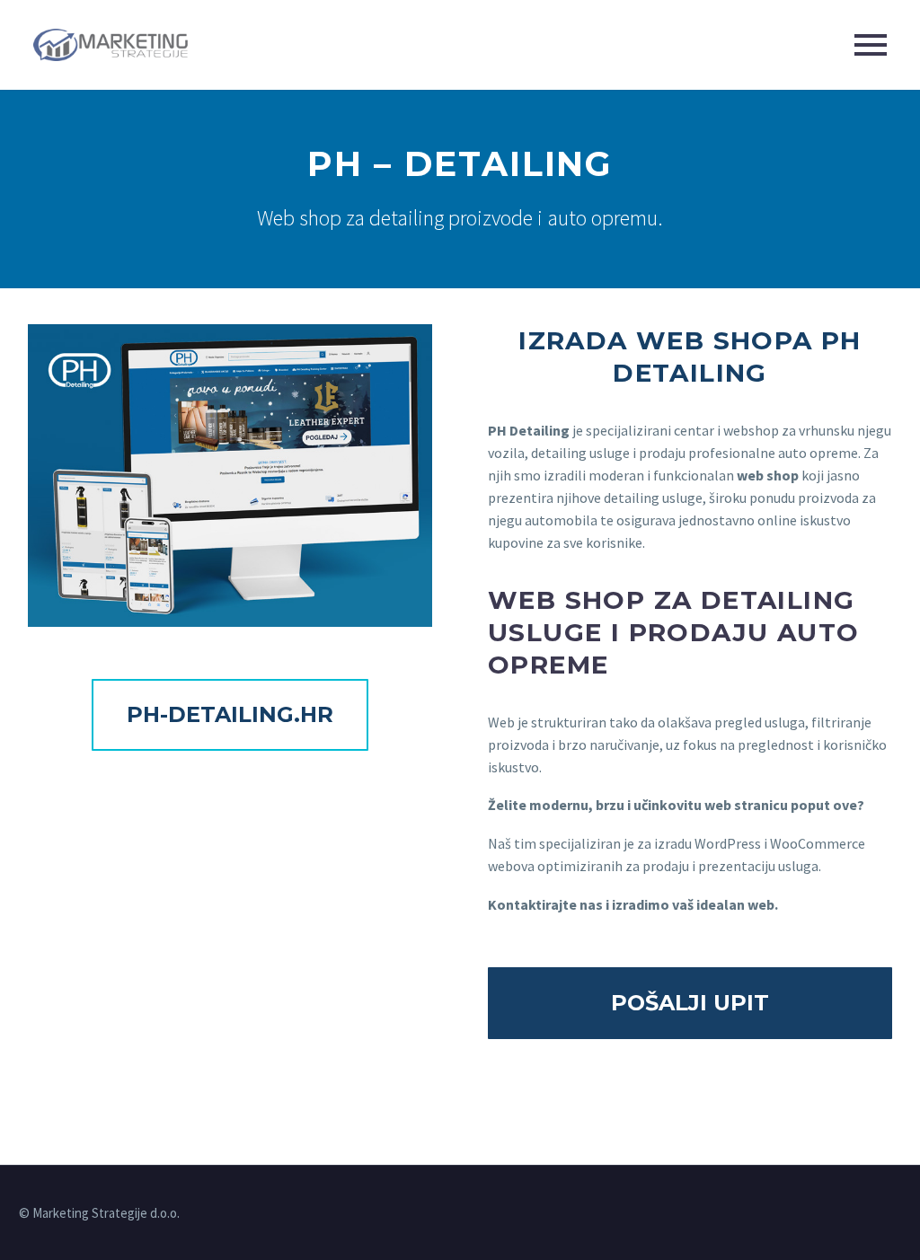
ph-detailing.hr (230, 714)
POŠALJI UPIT (690, 1003)
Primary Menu (870, 44)
